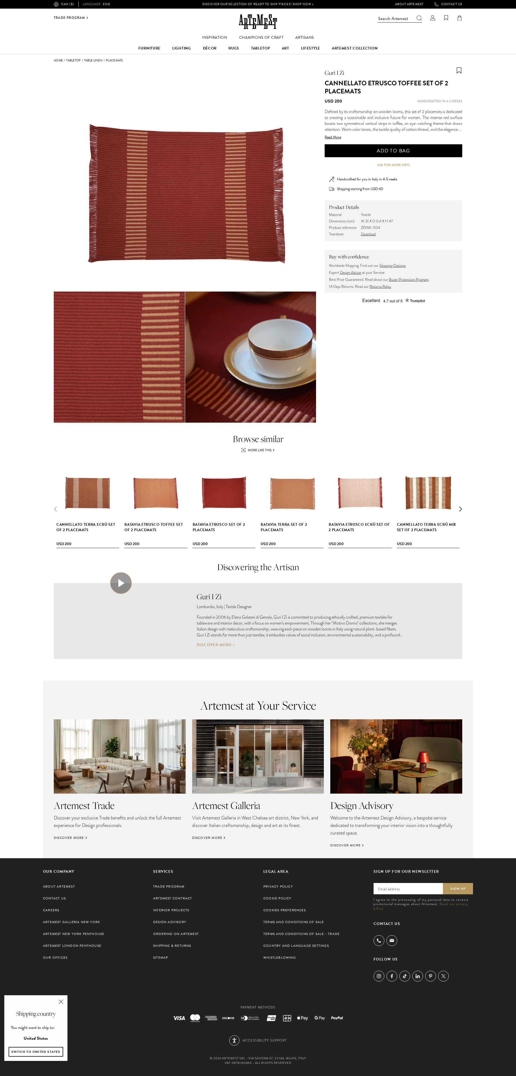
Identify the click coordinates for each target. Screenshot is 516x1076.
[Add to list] (459, 70)
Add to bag (393, 150)
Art (285, 48)
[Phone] (379, 940)
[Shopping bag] (459, 17)
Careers (51, 910)
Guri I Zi (334, 73)
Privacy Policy (278, 886)
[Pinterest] (430, 976)
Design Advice (350, 272)
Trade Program (69, 18)
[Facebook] (392, 976)
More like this (259, 450)
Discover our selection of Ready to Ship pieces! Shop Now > (258, 4)
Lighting (181, 48)
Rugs (233, 48)
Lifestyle (310, 48)
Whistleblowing (279, 957)
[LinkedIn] (418, 976)
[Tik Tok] (405, 976)
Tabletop (260, 48)
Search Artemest (393, 18)
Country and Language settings (296, 945)
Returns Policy (380, 286)
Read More (333, 137)
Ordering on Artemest (176, 933)
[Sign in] (432, 17)
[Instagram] (379, 976)
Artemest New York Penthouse (73, 933)
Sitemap (160, 957)
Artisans (304, 37)
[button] (460, 509)
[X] (443, 976)
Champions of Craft (261, 37)
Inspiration (214, 37)
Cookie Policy (277, 898)
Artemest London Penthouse (72, 945)
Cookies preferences (284, 910)
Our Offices (55, 957)
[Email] (392, 940)
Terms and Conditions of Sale (293, 922)
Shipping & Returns (172, 945)
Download (368, 234)
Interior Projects (171, 910)
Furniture (149, 48)
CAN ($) (67, 4)
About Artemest (409, 4)
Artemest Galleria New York (71, 922)
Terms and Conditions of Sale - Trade (301, 933)
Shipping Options (392, 265)
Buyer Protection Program (409, 279)
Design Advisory (169, 922)
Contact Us (451, 4)
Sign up (457, 888)
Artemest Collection (355, 48)
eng (96, 4)
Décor (210, 48)
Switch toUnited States (35, 1051)
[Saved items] (446, 17)
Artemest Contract (172, 898)
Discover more (214, 645)
